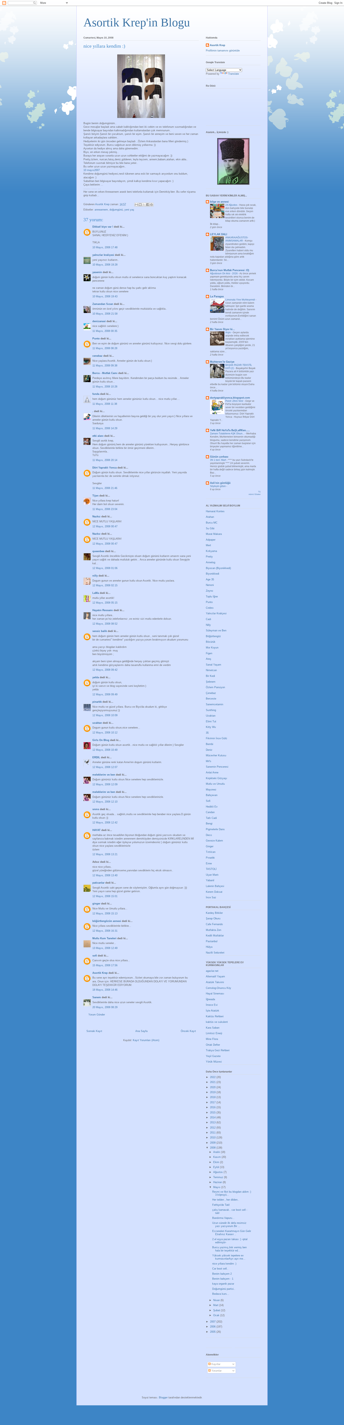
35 (207, 732)
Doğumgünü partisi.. (223, 1288)
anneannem (101, 209)
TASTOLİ (211, 869)
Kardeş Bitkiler (214, 912)
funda (95, 393)
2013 (213, 1122)
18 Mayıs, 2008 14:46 (104, 989)
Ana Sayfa (141, 1031)
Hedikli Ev (212, 806)
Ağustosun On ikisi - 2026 (224, 273)
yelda (95, 677)
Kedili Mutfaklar (215, 935)
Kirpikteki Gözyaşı (216, 778)
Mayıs (217, 1187)
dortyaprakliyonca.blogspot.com (230, 397)
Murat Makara (214, 533)
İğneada (210, 999)
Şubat (217, 1310)
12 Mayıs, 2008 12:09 (104, 784)
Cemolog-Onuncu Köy (218, 987)
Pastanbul (211, 941)
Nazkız (96, 516)
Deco (209, 835)
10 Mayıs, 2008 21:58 (104, 313)
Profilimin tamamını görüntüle (223, 50)
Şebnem (210, 681)
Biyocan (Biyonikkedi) (218, 568)
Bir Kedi (210, 675)
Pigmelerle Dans (215, 829)
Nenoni (210, 585)
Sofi (208, 800)
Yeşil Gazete (213, 1056)
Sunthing (211, 710)
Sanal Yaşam (213, 664)
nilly (95, 575)
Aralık (217, 1152)
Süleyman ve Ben (216, 630)
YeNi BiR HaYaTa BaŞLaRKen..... (230, 430)
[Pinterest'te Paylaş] (151, 205)
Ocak (216, 1315)
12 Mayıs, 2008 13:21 (104, 854)
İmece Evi (212, 1004)
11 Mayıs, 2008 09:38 (104, 365)
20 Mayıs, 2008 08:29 (104, 1007)
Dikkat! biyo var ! (102, 226)
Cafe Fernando (214, 924)
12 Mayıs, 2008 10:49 (104, 749)
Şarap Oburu (213, 918)
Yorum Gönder (96, 1014)
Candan (210, 812)
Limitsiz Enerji (214, 1033)
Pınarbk (210, 857)
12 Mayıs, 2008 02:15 (104, 585)
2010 (213, 1137)
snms (95, 809)
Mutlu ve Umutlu (215, 783)
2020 (213, 1087)
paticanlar (98, 882)
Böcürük (210, 641)
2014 (213, 1117)
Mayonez (211, 789)
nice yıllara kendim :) (224, 1263)
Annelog (210, 562)
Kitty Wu (211, 727)
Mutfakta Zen (213, 929)
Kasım (217, 1156)
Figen (209, 653)
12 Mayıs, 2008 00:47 (104, 526)
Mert (208, 545)
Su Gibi (210, 528)
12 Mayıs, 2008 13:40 (104, 875)
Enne (209, 863)
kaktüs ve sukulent (217, 1021)
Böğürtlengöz (213, 636)
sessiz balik (99, 631)
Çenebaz (211, 693)
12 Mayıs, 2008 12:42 (104, 822)
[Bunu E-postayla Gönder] (136, 205)
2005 (213, 1331)
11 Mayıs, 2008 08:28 (104, 348)
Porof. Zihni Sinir (234, 401)
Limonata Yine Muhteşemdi (240, 299)
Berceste (211, 698)
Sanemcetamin (214, 704)
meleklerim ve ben (103, 774)
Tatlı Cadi (211, 817)
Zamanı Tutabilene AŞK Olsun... (227, 433)
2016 (213, 1107)
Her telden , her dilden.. (225, 1199)
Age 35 (210, 579)
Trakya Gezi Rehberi (218, 1050)
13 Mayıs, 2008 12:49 (104, 948)
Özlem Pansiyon (215, 687)
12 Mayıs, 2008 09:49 (104, 694)
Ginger (209, 846)
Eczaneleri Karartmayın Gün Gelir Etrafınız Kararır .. (231, 1233)
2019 (213, 1092)
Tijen (95, 495)
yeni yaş (129, 209)
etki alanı (98, 435)
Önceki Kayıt (188, 1031)
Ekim (216, 1162)
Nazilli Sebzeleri (215, 952)
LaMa (95, 592)
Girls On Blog (100, 740)
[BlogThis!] (140, 205)
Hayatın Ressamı (102, 610)
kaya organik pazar (223, 1283)
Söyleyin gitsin (218, 486)
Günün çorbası (219, 456)
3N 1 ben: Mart (218, 460)
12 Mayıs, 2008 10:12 (104, 732)
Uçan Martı (212, 874)
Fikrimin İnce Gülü (216, 738)
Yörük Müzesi (214, 1061)
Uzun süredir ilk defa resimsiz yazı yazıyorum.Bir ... (229, 1224)
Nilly (208, 624)
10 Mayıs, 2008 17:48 (104, 247)
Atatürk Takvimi (215, 982)
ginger (96, 903)
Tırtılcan (210, 851)
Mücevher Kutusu (216, 755)
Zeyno (209, 590)
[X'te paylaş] (144, 205)
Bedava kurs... (220, 1293)
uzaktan (97, 722)
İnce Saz (211, 897)
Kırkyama (211, 551)
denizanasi (99, 321)
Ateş (208, 658)
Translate (233, 73)
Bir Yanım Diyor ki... (222, 329)
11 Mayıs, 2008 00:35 (104, 330)
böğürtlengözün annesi (106, 921)
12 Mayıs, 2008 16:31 (104, 930)
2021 (213, 1082)
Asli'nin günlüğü (220, 482)
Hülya (209, 946)
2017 (213, 1102)
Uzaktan (210, 715)
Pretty (209, 556)
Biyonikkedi (212, 573)
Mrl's (208, 761)
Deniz (209, 749)
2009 (213, 1142)
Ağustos (218, 1172)
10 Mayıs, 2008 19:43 (104, 296)
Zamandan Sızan (102, 303)
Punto (96, 338)
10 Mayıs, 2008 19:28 (104, 264)
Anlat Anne (212, 772)
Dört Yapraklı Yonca (104, 467)
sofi (94, 955)
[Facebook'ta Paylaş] (148, 205)
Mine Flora (212, 1039)
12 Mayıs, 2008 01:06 (104, 568)
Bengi (209, 823)
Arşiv (228, 332)
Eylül (216, 1167)
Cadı (208, 619)
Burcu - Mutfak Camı (104, 373)
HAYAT (96, 830)
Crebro (209, 607)
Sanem (96, 997)
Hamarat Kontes (215, 511)
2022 (213, 1077)
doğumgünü (116, 209)
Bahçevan (211, 795)
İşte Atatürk (212, 1010)
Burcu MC (211, 522)
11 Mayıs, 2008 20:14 (104, 460)
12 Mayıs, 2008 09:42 (104, 669)
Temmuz (218, 1177)
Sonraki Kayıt (94, 1031)
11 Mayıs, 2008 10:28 (104, 386)
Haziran (218, 1182)
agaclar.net (212, 970)
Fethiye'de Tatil (221, 1204)
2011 (213, 1132)
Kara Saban (212, 1027)
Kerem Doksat (214, 891)
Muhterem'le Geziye (222, 361)
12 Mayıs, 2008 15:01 (104, 896)
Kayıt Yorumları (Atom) (146, 1040)
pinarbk (97, 701)
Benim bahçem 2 (222, 1273)
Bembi (209, 744)
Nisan (217, 1300)
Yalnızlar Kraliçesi (216, 613)
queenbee (98, 551)
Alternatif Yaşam (215, 976)
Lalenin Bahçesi (215, 886)
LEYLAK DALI (218, 234)
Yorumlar (216, 1370)
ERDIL (96, 757)
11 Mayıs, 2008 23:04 (104, 509)
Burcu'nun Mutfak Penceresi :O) (229, 270)
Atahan (210, 516)
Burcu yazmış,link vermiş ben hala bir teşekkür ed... (229, 1249)
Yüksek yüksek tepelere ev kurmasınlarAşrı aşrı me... (228, 1257)
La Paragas (217, 296)
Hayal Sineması (215, 993)
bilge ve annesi (219, 201)
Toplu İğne (212, 596)
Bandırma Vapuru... (223, 1217)
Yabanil (210, 880)
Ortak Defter (213, 1044)
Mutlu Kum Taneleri (104, 938)
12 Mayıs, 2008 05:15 (104, 602)
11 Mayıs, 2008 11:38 (104, 403)
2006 (213, 1326)
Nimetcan (211, 670)
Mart (216, 1305)
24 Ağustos (231, 205)
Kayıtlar (215, 1364)
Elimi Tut (211, 721)
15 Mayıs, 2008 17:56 (104, 965)
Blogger (163, 1397)
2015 (213, 1112)
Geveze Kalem (214, 840)
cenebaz (97, 355)
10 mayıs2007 (91, 170)
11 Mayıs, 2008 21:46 (104, 488)
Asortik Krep (100, 972)
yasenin (97, 272)
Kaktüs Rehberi (215, 1016)
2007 (213, 1321)
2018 (213, 1097)
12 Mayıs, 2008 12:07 (104, 767)
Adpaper (210, 539)
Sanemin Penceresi (217, 766)
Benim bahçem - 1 (222, 1278)
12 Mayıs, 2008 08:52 (104, 623)
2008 (213, 1147)
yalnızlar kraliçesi (103, 254)
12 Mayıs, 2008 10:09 (104, 715)
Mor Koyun (212, 647)
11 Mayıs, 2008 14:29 (104, 428)
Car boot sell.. (220, 1268)
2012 (213, 1127)
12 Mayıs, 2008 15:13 (104, 913)
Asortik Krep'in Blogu (136, 22)
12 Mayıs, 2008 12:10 (104, 801)
